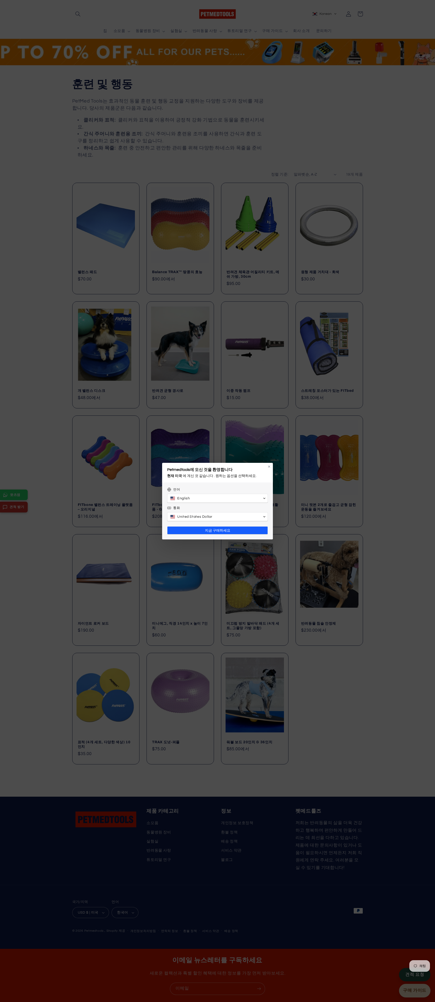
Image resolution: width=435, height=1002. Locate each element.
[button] (217, 498)
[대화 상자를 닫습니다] (269, 466)
